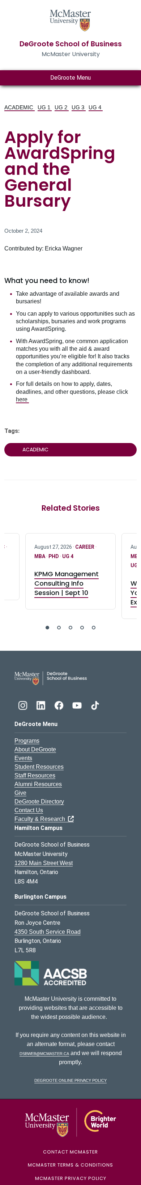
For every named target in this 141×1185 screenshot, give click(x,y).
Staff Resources (34, 775)
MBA (40, 556)
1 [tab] (47, 627)
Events (23, 758)
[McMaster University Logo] (70, 1121)
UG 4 (96, 107)
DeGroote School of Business (71, 44)
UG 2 (62, 107)
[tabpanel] (70, 571)
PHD (54, 556)
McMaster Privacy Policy (70, 1178)
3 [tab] (70, 627)
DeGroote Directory (39, 801)
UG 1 (45, 107)
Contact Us (28, 810)
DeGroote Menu (70, 77)
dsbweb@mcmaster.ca (44, 1053)
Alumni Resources (38, 784)
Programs (26, 741)
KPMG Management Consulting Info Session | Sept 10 (66, 583)
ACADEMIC (19, 107)
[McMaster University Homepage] (70, 19)
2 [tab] (59, 627)
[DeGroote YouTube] (78, 704)
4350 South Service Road (47, 932)
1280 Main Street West (43, 863)
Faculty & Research (41, 819)
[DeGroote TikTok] (95, 704)
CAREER (85, 547)
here (22, 399)
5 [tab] (93, 627)
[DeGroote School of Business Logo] (50, 677)
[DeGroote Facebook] (60, 704)
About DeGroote (35, 749)
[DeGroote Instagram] (23, 704)
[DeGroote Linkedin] (42, 704)
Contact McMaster (70, 1152)
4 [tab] (82, 627)
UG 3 (79, 107)
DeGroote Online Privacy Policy (70, 1080)
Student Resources (39, 767)
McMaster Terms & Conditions (70, 1165)
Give (20, 793)
